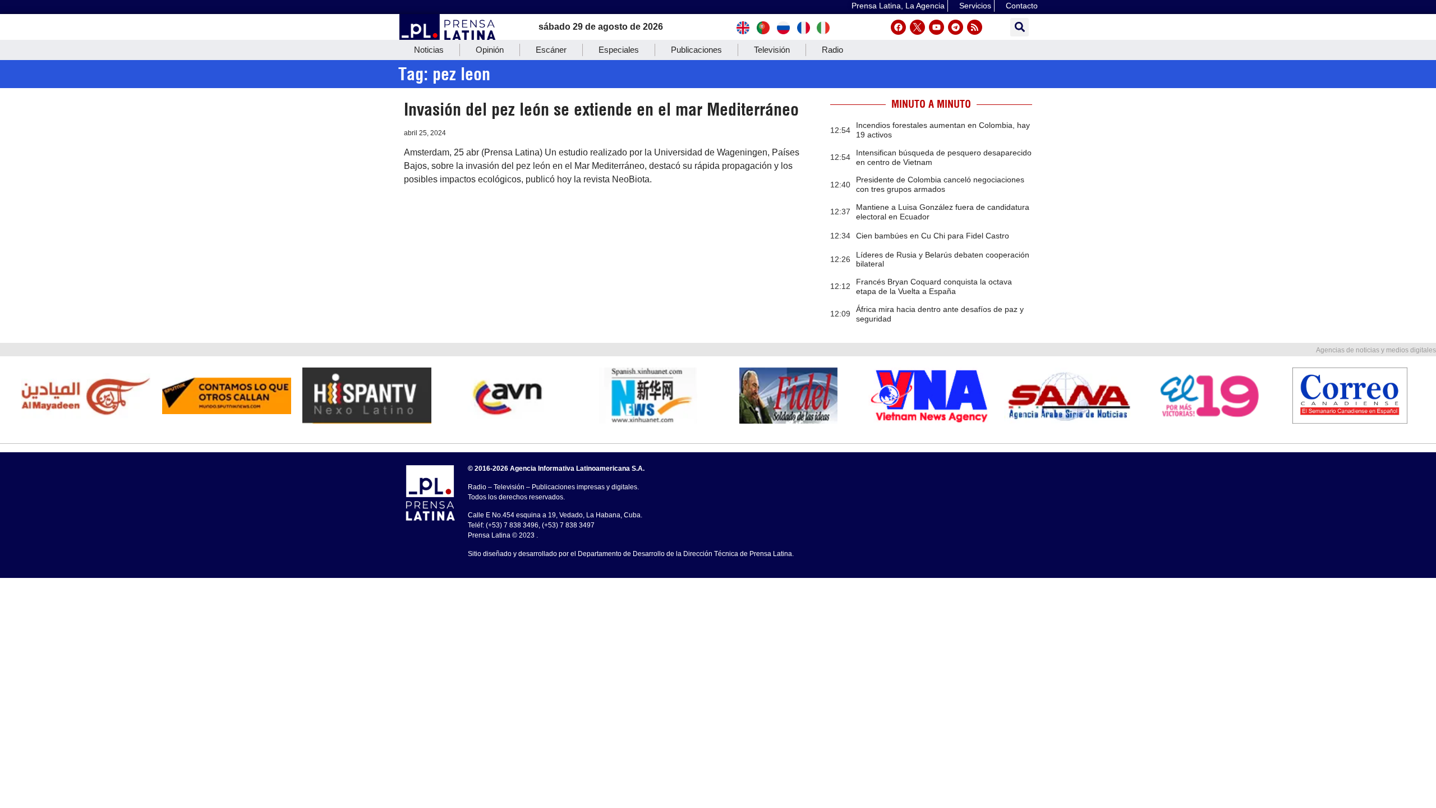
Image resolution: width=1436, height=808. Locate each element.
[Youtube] (936, 27)
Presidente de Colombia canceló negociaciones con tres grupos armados (940, 184)
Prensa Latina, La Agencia (898, 5)
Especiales (619, 49)
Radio (832, 49)
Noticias (429, 49)
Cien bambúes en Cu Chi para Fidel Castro (932, 235)
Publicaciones (696, 49)
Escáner (551, 49)
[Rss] (974, 27)
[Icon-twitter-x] (917, 27)
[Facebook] (898, 27)
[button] (1019, 27)
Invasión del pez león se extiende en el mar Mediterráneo (601, 109)
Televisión (772, 49)
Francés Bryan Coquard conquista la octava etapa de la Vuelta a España (934, 286)
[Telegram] (955, 27)
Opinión (490, 49)
